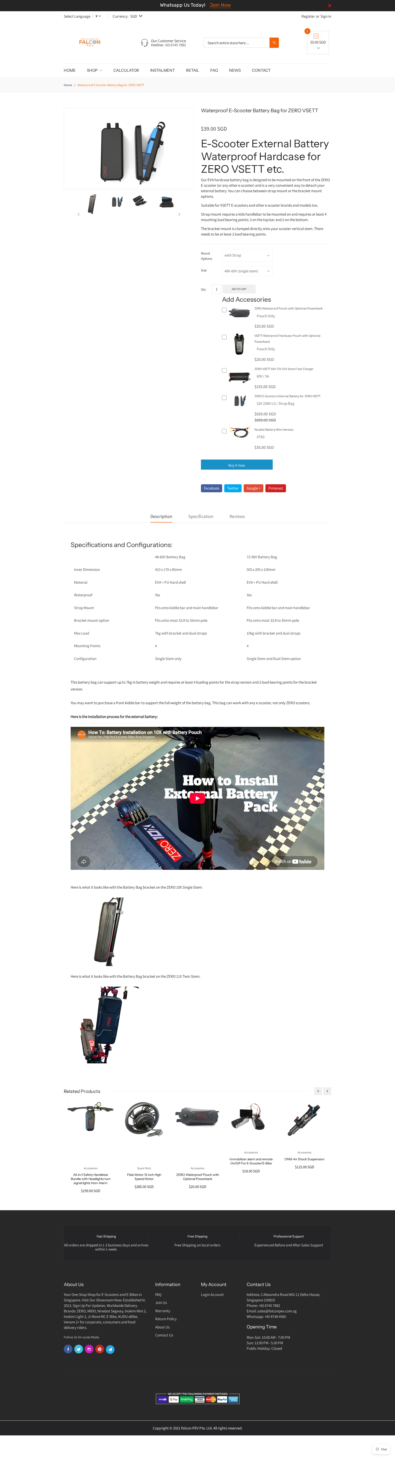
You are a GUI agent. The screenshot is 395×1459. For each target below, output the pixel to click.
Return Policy (166, 1318)
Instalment (162, 70)
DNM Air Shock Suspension (304, 1159)
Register (308, 16)
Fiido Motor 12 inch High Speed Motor (144, 1177)
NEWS (235, 70)
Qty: (203, 289)
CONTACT (261, 70)
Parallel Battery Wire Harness (274, 429)
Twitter (233, 488)
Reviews (237, 516)
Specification (201, 516)
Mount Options (206, 256)
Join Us (161, 1302)
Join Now (220, 5)
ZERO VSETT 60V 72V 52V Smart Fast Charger (284, 369)
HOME (70, 70)
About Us (162, 1327)
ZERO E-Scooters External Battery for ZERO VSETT (287, 396)
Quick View (239, 322)
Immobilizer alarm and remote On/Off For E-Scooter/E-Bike (251, 1161)
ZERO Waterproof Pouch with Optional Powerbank (288, 308)
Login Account (212, 1294)
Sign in (325, 16)
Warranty (162, 1310)
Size (204, 270)
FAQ (214, 70)
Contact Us (164, 1335)
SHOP (92, 70)
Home (68, 85)
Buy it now (236, 465)
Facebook (211, 488)
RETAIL (192, 70)
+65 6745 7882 (175, 44)
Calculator (126, 70)
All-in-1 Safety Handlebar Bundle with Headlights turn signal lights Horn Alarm (90, 1179)
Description (161, 516)
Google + (253, 488)
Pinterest (275, 488)
